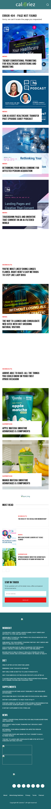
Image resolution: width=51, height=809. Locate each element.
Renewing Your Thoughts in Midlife (15, 668)
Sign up (25, 600)
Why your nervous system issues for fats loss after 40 (23, 675)
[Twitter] (19, 786)
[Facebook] (14, 786)
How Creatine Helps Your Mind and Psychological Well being (24, 696)
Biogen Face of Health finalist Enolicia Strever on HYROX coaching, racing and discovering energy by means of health (24, 653)
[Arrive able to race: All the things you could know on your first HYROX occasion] (25, 360)
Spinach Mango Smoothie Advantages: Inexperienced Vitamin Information (32, 558)
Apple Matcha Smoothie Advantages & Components (16, 429)
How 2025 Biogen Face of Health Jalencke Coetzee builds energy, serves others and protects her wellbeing (23, 648)
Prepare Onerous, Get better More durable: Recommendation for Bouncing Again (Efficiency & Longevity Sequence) (25, 703)
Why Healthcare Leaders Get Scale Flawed (30, 538)
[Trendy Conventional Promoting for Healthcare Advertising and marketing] (25, 48)
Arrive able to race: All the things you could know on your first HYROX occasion (20, 376)
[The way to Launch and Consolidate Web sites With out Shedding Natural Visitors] (25, 308)
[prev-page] (3, 570)
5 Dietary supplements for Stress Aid (16, 708)
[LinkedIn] (38, 786)
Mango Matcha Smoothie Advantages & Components (16, 481)
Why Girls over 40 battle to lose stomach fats (20, 672)
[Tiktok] (42, 786)
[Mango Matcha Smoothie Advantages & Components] (25, 464)
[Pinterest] (33, 786)
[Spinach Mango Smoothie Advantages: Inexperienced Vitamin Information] (9, 557)
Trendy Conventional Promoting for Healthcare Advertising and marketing (19, 63)
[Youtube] (28, 786)
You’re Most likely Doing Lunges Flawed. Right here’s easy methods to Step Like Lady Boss (20, 272)
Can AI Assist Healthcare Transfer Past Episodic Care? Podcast (20, 117)
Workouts (7, 265)
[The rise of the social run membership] (9, 518)
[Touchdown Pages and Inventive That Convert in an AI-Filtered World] (25, 204)
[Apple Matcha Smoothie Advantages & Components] (25, 412)
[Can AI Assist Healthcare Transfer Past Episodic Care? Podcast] (25, 100)
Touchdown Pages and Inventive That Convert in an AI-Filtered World (19, 220)
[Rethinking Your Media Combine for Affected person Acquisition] (25, 152)
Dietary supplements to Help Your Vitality (18, 700)
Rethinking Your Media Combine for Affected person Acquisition (20, 169)
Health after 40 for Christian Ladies (15, 665)
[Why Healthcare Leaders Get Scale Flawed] (9, 537)
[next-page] (7, 570)
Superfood (7, 424)
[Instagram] (23, 786)
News (4, 56)
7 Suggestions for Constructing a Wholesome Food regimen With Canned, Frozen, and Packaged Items (24, 679)
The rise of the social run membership (32, 519)
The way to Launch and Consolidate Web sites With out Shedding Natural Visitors (21, 324)
